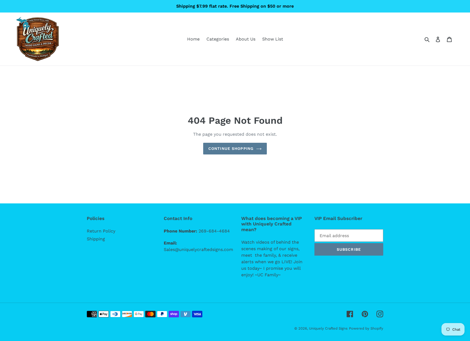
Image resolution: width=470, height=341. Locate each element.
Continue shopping (230, 148)
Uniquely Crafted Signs (328, 328)
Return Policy (101, 231)
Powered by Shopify (366, 328)
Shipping (96, 238)
